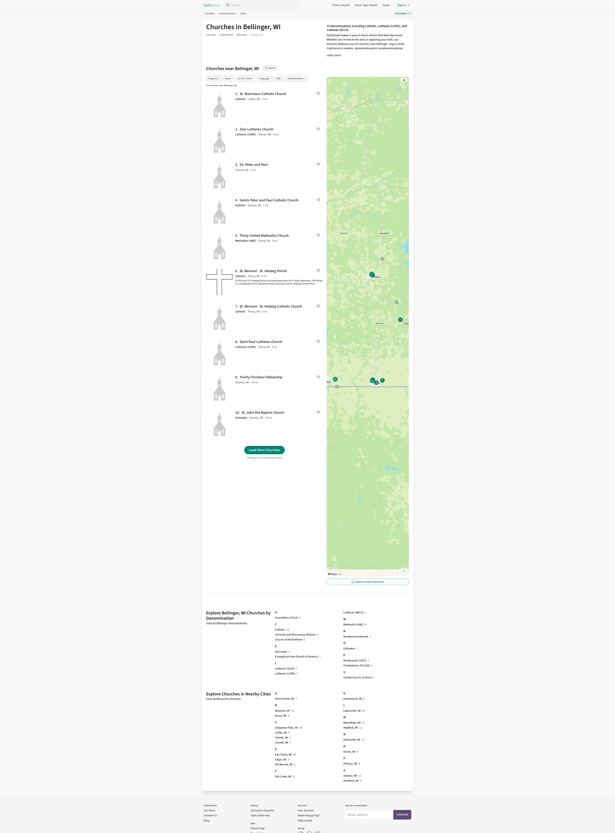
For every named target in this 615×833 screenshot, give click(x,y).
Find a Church (341, 5)
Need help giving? (309, 815)
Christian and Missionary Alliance (295, 635)
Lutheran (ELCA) (285, 669)
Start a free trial (260, 815)
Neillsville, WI (351, 740)
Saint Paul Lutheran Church (264, 352)
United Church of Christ (357, 678)
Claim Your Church (366, 5)
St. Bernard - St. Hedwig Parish (264, 282)
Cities (243, 13)
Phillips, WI (350, 764)
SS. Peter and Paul (264, 175)
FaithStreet (212, 5)
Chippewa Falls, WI (286, 728)
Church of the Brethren (289, 640)
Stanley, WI (350, 776)
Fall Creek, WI (283, 777)
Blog (206, 821)
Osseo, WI (349, 752)
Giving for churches (262, 810)
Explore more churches (370, 582)
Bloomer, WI (282, 711)
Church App (258, 828)
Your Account (306, 810)
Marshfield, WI (352, 723)
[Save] (318, 93)
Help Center (305, 821)
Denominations (227, 13)
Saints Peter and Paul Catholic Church (264, 211)
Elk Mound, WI (283, 765)
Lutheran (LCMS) (285, 674)
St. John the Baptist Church (264, 423)
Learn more (334, 55)
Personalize (402, 13)
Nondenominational (355, 637)
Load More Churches (264, 450)
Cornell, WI (281, 743)
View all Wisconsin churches (223, 699)
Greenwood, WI (352, 699)
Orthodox (349, 649)
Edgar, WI (280, 760)
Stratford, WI (351, 781)
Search (271, 68)
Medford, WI (350, 728)
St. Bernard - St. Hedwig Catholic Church (264, 317)
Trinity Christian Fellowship (264, 388)
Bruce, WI (281, 716)
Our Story (209, 810)
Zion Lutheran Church (264, 140)
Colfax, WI (281, 733)
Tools (386, 5)
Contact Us (210, 815)
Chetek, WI (281, 738)
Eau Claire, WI (283, 755)
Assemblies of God (286, 618)
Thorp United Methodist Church (264, 246)
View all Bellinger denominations (226, 623)
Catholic (280, 630)
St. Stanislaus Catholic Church (264, 105)
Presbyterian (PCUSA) (356, 666)
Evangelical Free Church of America (296, 657)
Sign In (401, 5)
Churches (209, 13)
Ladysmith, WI (352, 711)
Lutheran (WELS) (353, 613)
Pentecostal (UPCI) (354, 661)
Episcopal (281, 652)
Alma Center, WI (284, 699)
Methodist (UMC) (353, 625)
